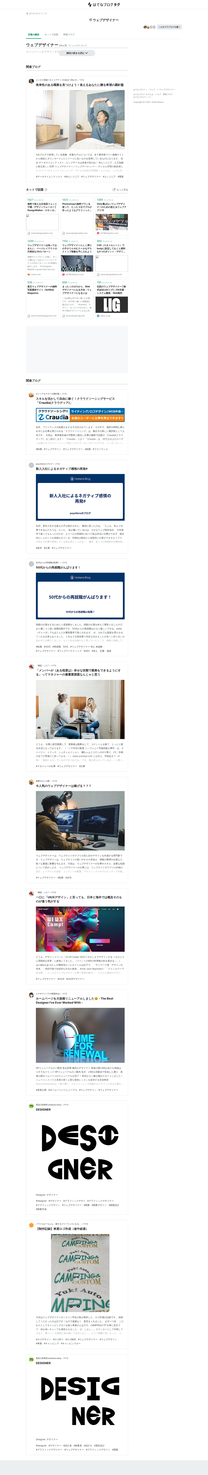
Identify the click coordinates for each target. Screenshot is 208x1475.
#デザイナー (55, 1200)
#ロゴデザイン (43, 1339)
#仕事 (47, 548)
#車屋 (39, 1343)
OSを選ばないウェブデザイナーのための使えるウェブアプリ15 (111, 207)
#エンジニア (109, 176)
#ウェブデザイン (52, 449)
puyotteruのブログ (44, 464)
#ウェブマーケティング (70, 650)
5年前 (85, 1224)
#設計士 (88, 1445)
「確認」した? (42, 665)
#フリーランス (100, 449)
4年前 (66, 1104)
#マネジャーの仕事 (46, 766)
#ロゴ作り (58, 1339)
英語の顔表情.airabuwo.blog (48, 1104)
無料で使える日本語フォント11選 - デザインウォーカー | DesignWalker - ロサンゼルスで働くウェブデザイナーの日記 (42, 207)
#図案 (87, 1205)
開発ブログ (168, 94)
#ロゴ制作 (70, 1339)
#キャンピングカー (71, 1343)
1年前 (81, 80)
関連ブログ (69, 34)
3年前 (53, 665)
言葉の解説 (33, 34)
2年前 (64, 394)
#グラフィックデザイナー (100, 1200)
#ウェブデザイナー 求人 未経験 (86, 646)
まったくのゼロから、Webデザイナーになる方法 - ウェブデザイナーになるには (77, 289)
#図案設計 (114, 1205)
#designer (41, 1200)
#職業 (121, 176)
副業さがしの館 (43, 781)
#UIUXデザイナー (75, 978)
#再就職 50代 (60, 646)
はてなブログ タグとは (143, 94)
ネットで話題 (51, 34)
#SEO (87, 650)
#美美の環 (41, 1089)
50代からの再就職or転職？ (48, 562)
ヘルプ (158, 94)
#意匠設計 (99, 1445)
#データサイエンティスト (49, 176)
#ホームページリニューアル (62, 1089)
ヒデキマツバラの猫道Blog (47, 993)
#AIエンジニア (71, 176)
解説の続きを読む (75, 53)
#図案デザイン (99, 1205)
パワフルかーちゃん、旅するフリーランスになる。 (58, 1224)
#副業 (88, 449)
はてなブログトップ (142, 97)
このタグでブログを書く (169, 27)
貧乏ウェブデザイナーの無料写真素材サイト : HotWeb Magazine (42, 289)
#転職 (39, 449)
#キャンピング (51, 1343)
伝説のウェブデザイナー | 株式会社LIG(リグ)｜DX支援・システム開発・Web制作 (111, 289)
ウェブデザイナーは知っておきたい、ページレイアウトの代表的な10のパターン (42, 248)
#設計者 (67, 1445)
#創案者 (78, 1445)
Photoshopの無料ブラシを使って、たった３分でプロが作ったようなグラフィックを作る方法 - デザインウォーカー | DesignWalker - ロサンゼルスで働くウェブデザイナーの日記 (77, 207)
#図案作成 (41, 1209)
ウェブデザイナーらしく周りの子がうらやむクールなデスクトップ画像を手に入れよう (77, 248)
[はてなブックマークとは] (46, 189)
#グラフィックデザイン (48, 1205)
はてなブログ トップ (38, 13)
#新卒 (39, 548)
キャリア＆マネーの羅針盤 (47, 394)
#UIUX (61, 978)
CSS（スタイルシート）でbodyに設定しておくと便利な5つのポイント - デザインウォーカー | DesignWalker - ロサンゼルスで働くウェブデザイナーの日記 (111, 248)
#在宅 (68, 877)
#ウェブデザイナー (91, 176)
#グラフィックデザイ (74, 1200)
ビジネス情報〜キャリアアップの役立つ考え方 (56, 80)
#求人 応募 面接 (101, 650)
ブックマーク (35, 199)
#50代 (47, 646)
